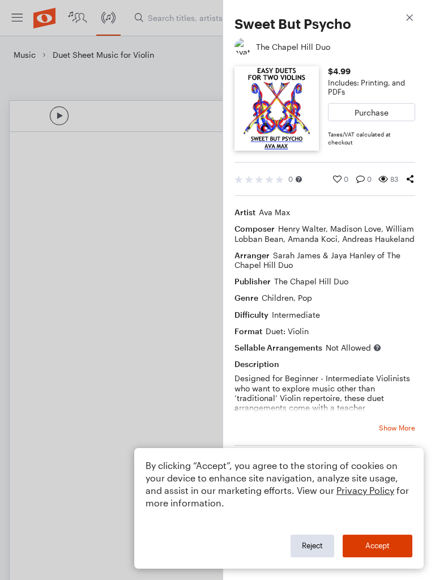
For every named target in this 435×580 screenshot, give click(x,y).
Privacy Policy (365, 490)
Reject (312, 545)
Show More (397, 428)
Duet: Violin (287, 331)
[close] (409, 19)
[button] (298, 179)
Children (277, 297)
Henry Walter (302, 228)
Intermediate (296, 314)
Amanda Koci (313, 239)
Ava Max (274, 212)
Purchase (372, 112)
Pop (305, 297)
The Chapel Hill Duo (311, 281)
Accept (377, 545)
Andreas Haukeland (378, 239)
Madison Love (355, 228)
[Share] (410, 179)
